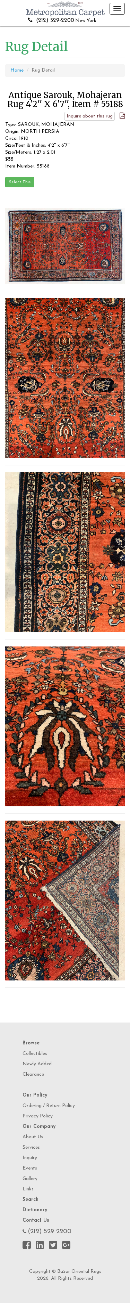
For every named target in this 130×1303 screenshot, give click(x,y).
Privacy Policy (38, 1116)
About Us (33, 1137)
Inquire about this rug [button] (90, 116)
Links (28, 1189)
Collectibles (35, 1053)
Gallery (30, 1178)
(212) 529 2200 (49, 1232)
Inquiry (30, 1158)
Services (31, 1147)
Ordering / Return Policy (49, 1105)
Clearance (33, 1074)
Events (30, 1168)
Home (17, 70)
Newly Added (37, 1064)
